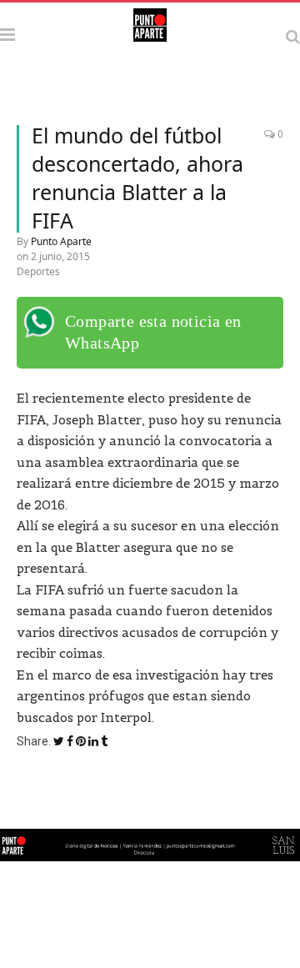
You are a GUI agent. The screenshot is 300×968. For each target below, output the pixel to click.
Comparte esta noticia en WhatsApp (153, 332)
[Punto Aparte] (150, 34)
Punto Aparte (61, 241)
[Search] (293, 36)
